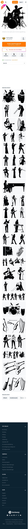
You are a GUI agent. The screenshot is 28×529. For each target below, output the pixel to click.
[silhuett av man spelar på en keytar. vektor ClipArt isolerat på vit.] (6, 267)
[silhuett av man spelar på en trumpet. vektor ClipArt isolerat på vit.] (6, 179)
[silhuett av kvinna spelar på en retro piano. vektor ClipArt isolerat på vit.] (8, 320)
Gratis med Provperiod (14, 44)
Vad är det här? (15, 60)
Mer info (5, 63)
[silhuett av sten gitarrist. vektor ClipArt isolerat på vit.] (14, 308)
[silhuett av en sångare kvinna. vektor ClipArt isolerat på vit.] (14, 267)
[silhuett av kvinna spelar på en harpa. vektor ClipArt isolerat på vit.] (6, 154)
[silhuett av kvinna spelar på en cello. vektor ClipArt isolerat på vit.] (6, 203)
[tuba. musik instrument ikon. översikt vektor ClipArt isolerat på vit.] (8, 332)
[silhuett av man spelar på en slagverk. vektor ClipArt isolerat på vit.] (6, 111)
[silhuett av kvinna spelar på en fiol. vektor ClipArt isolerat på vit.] (5, 215)
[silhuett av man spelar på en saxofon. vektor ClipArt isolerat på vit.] (22, 152)
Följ (23, 39)
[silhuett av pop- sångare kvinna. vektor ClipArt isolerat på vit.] (6, 255)
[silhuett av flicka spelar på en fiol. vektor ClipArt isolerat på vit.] (13, 255)
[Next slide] (22, 493)
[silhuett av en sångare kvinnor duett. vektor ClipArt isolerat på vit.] (17, 331)
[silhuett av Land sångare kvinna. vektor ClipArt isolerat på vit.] (6, 369)
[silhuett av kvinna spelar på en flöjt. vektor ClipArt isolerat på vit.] (16, 167)
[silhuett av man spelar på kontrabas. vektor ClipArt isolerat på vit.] (6, 243)
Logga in (21, 2)
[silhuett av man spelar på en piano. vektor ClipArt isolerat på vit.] (13, 229)
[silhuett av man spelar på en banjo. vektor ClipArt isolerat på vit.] (15, 368)
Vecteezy (4, 528)
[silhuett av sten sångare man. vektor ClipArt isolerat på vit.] (6, 308)
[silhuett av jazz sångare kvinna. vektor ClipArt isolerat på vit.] (14, 191)
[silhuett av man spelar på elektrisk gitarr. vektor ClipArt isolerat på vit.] (20, 294)
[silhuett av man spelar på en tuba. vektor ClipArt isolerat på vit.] (16, 110)
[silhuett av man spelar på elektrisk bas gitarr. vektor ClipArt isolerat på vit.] (15, 152)
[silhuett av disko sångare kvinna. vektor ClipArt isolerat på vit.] (14, 243)
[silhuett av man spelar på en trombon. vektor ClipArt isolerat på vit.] (14, 215)
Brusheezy (4, 525)
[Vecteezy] (2, 2)
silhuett (5, 493)
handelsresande (13, 493)
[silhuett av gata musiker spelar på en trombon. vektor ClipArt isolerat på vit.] (9, 125)
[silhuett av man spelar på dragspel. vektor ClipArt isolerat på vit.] (6, 191)
